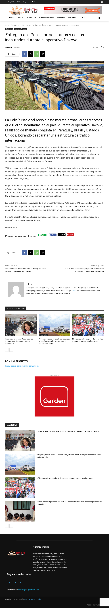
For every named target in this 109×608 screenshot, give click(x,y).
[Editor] (16, 289)
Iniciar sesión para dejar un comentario (22, 366)
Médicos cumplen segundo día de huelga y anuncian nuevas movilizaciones (65, 478)
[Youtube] (21, 582)
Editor (9, 47)
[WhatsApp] (36, 54)
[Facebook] (98, 2)
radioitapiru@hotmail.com (28, 590)
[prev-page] (7, 350)
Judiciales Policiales (20, 29)
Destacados (15, 25)
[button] (99, 18)
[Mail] (102, 2)
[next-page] (11, 350)
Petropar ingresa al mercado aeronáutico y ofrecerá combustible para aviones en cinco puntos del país (54, 341)
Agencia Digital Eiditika (32, 599)
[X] (30, 54)
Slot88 (74, 291)
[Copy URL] (42, 54)
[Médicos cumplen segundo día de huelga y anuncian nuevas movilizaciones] (88, 325)
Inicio (7, 25)
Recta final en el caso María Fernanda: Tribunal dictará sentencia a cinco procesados (19, 341)
